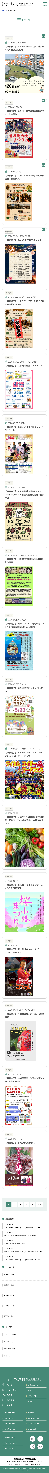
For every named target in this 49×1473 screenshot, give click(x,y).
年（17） (9, 1274)
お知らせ (31, 1401)
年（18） (9, 1295)
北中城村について (33, 1418)
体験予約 (31, 1413)
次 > (39, 1205)
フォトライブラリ (10, 1424)
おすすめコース (33, 1385)
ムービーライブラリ (11, 1429)
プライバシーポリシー (11, 1443)
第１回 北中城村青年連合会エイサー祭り (20, 1236)
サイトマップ (9, 1449)
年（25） (9, 1285)
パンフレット (9, 1418)
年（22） (9, 1306)
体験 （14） (8, 1356)
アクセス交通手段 (33, 1424)
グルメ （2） (9, 1342)
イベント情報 (32, 1396)
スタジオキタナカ (10, 1413)
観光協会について (10, 1438)
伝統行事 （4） (10, 1349)
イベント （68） (10, 1334)
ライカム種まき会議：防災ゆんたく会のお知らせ (23, 1251)
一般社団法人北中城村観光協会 (24, 1459)
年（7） (9, 1316)
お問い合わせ (32, 1429)
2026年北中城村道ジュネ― (14, 1243)
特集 (29, 1390)
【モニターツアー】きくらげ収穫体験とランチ (22, 1227)
